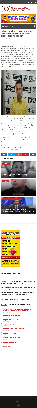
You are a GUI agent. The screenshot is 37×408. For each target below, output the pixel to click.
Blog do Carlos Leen (10, 333)
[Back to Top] (18, 405)
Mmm (3, 278)
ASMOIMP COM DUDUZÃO (11, 338)
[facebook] (26, 2)
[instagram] (35, 2)
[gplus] (31, 2)
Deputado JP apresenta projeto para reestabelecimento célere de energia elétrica (18, 210)
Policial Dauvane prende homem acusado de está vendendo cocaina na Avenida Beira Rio (17, 293)
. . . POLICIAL (6, 181)
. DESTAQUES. (6, 163)
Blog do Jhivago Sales (10, 320)
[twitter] (29, 2)
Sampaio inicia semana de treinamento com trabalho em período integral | (17, 310)
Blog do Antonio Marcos (11, 315)
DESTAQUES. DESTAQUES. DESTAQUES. (12, 199)
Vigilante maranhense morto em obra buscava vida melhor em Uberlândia (15, 175)
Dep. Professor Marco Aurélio (13, 329)
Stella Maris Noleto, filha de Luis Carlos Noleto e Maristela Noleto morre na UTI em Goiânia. (16, 299)
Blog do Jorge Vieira (10, 342)
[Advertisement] (17, 363)
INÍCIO (5, 26)
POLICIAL (9, 38)
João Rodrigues (8, 324)
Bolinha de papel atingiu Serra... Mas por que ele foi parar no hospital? (18, 288)
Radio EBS (6, 347)
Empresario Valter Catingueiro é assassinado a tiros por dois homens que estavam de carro (18, 282)
